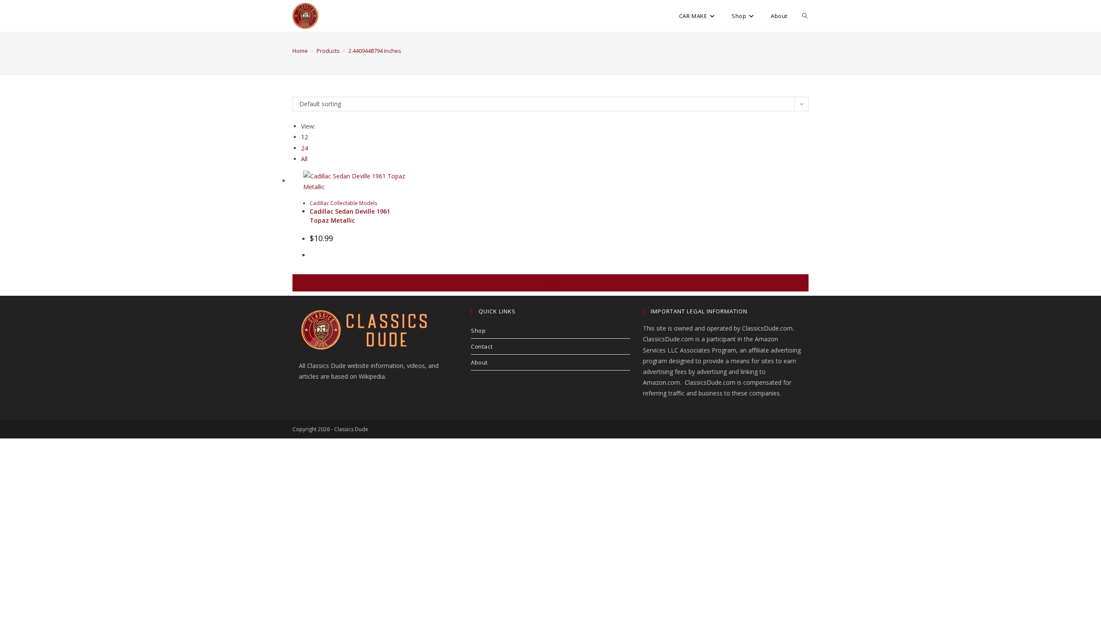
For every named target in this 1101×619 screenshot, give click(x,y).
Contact (481, 346)
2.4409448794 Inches (374, 51)
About (479, 362)
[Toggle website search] (805, 16)
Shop (478, 330)
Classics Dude (351, 429)
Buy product (550, 282)
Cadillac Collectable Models (343, 203)
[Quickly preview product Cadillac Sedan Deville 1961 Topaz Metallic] (804, 111)
